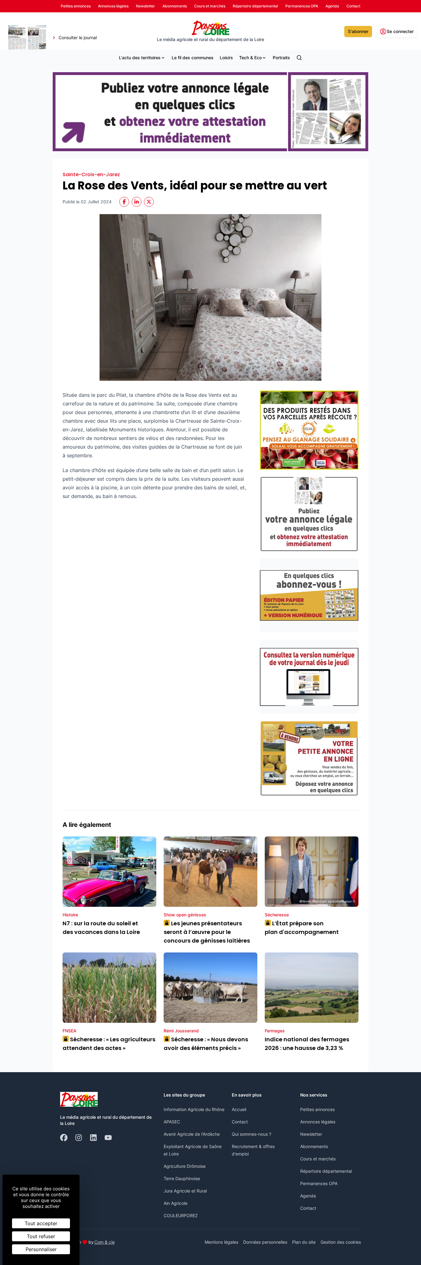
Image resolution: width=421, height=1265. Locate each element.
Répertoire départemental (326, 1171)
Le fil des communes (193, 57)
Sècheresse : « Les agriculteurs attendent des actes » (109, 1043)
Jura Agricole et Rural (185, 1190)
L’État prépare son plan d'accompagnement (302, 927)
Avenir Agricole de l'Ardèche (192, 1134)
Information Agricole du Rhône (194, 1109)
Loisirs (226, 57)
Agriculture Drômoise (185, 1166)
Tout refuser (41, 1236)
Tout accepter (41, 1223)
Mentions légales (221, 1242)
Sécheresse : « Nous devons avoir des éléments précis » (206, 1043)
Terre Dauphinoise (182, 1178)
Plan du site (304, 1242)
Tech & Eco (250, 57)
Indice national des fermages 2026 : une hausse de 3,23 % (307, 1043)
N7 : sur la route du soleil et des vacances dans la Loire (101, 927)
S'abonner (358, 31)
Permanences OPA (318, 1183)
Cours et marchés (318, 1158)
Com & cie (104, 1242)
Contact (240, 1121)
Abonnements (314, 1146)
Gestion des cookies (341, 1242)
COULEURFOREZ (181, 1215)
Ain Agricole (175, 1203)
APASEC (172, 1121)
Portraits (281, 57)
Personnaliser (41, 1249)
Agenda (308, 1195)
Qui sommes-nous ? (251, 1134)
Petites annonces (317, 1109)
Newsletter (311, 1134)
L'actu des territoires (140, 57)
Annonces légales (317, 1121)
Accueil (239, 1109)
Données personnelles (265, 1242)
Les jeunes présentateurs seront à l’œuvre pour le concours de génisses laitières (207, 931)
